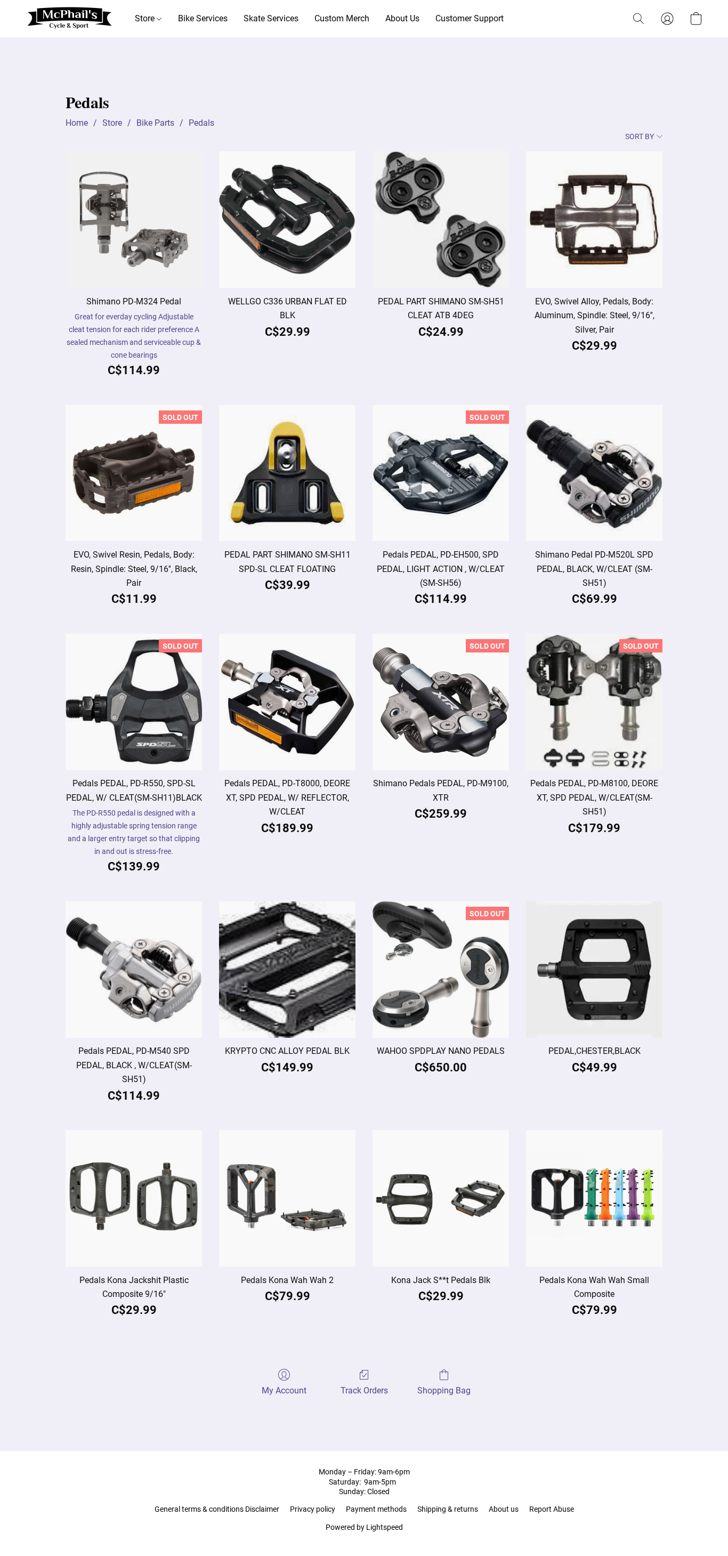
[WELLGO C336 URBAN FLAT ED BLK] (287, 219)
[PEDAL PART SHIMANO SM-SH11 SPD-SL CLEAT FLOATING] (287, 473)
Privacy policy (312, 1509)
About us (504, 1509)
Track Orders (364, 1390)
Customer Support (469, 18)
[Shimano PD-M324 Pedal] (134, 219)
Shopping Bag (444, 1390)
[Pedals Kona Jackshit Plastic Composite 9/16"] (134, 1198)
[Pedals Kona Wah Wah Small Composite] (594, 1198)
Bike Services (203, 18)
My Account (284, 1390)
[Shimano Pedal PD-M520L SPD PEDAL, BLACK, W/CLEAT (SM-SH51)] (594, 473)
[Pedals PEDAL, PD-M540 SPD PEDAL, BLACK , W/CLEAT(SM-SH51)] (134, 969)
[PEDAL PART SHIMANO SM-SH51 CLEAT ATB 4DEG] (441, 219)
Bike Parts (155, 123)
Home (77, 123)
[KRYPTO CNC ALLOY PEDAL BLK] (287, 969)
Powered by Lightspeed (364, 1527)
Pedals (201, 123)
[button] (70, 18)
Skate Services (271, 18)
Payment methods (376, 1509)
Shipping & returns (447, 1509)
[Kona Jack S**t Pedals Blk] (441, 1198)
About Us (402, 18)
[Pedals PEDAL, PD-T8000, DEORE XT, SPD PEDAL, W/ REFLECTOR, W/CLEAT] (287, 702)
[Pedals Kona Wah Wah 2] (287, 1198)
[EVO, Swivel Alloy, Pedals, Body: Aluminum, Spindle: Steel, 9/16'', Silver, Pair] (594, 219)
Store (146, 18)
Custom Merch (341, 18)
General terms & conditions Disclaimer (217, 1509)
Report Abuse (551, 1509)
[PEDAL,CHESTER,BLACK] (594, 969)
